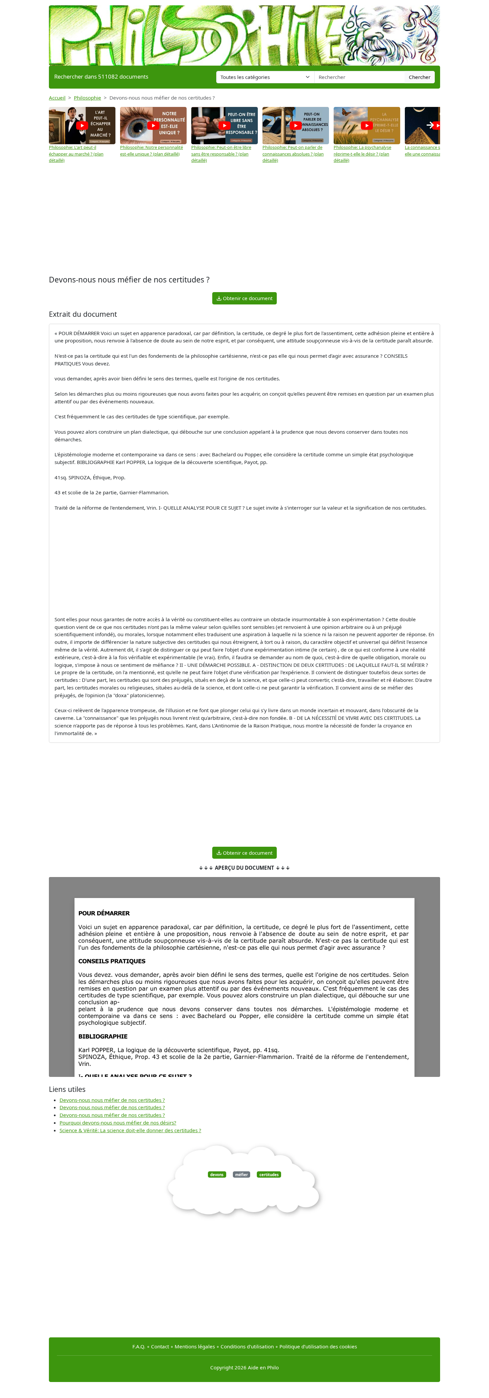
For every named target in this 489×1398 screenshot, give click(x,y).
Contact (160, 1346)
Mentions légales (195, 1346)
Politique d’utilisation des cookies (318, 1346)
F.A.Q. (138, 1346)
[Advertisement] (244, 220)
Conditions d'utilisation (247, 1346)
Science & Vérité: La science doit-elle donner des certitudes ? (130, 1130)
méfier (241, 1174)
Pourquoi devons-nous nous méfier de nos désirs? (118, 1122)
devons (217, 1174)
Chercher (419, 77)
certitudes (269, 1174)
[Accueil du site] (244, 32)
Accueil (57, 97)
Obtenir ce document (247, 298)
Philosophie (87, 97)
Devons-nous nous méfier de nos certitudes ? (112, 1100)
